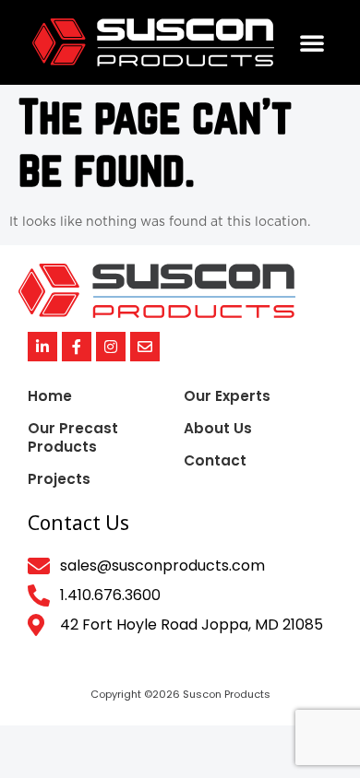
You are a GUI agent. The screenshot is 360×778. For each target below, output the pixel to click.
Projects (59, 479)
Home (50, 396)
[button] (312, 42)
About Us (218, 428)
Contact (215, 460)
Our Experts (227, 396)
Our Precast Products (73, 437)
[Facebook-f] (76, 346)
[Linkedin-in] (42, 346)
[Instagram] (111, 346)
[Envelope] (145, 346)
